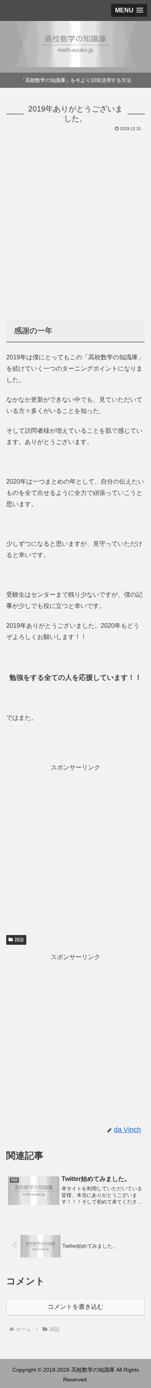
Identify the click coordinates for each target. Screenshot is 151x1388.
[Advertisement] (75, 213)
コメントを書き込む (75, 1306)
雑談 (19, 939)
